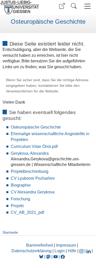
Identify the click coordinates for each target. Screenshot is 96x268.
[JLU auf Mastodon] (48, 257)
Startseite (10, 232)
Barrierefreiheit (39, 245)
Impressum (66, 245)
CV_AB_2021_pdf (27, 212)
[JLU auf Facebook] (63, 257)
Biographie (21, 185)
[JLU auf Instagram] (81, 251)
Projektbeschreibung (29, 171)
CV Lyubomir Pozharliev (33, 178)
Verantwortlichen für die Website (32, 91)
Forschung (20, 199)
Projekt (17, 206)
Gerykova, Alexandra (30, 153)
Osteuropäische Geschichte (48, 21)
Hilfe (72, 251)
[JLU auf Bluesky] (41, 257)
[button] (62, 6)
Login (60, 251)
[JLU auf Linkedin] (89, 251)
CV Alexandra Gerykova (33, 192)
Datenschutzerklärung (31, 251)
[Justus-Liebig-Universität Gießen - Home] (23, 7)
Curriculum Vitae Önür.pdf (34, 146)
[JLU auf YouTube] (56, 257)
